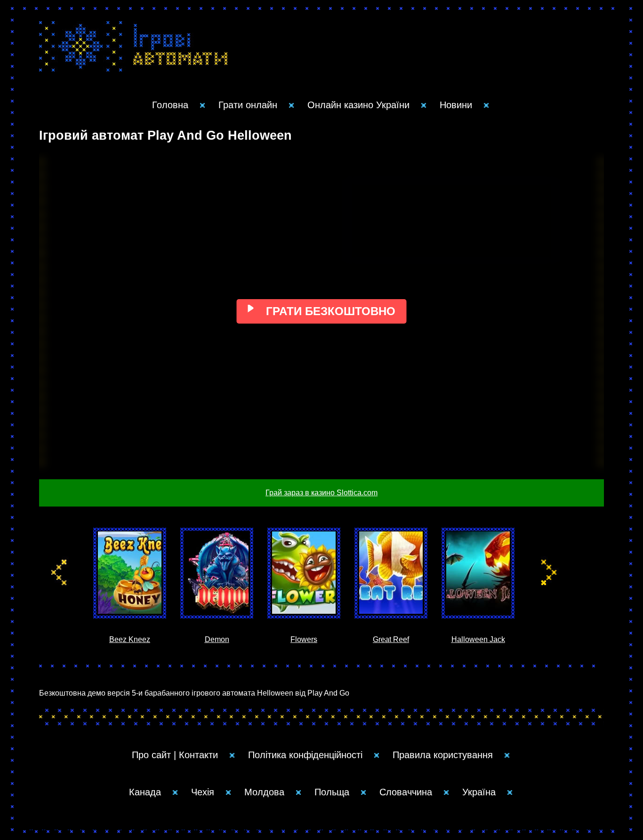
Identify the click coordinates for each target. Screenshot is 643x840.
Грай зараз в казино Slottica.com (321, 493)
